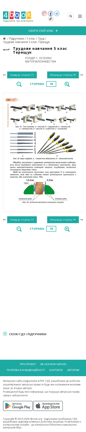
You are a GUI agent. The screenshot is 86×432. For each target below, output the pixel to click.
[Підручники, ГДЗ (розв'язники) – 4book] (5, 38)
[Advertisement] (43, 281)
